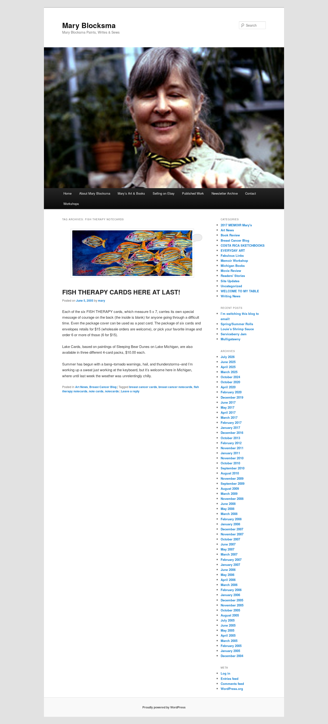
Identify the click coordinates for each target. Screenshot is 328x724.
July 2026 (228, 356)
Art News (81, 387)
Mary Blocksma (89, 25)
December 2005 (232, 600)
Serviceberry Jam (234, 334)
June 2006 (228, 569)
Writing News (230, 296)
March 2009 (229, 493)
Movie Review (231, 270)
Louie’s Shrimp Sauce (237, 329)
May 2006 (227, 574)
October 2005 (230, 610)
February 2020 (231, 392)
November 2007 (232, 534)
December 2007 (232, 529)
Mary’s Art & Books (131, 193)
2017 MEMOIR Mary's (236, 225)
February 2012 (231, 443)
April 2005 (228, 635)
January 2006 (230, 594)
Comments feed (232, 683)
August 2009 (230, 488)
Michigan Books (233, 265)
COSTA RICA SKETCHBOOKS (243, 245)
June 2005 (228, 625)
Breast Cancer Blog (102, 387)
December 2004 (232, 655)
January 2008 (230, 524)
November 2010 (232, 458)
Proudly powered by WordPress (164, 707)
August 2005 (230, 615)
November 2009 (232, 478)
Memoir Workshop (234, 260)
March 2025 (229, 372)
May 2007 (227, 549)
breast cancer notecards (175, 387)
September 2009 (232, 483)
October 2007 (230, 539)
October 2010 (230, 463)
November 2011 (232, 448)
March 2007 (229, 554)
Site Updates (230, 281)
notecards (112, 391)
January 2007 (230, 564)
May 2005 (227, 630)
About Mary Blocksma (94, 193)
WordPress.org (232, 688)
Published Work (193, 193)
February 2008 (231, 519)
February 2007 (231, 559)
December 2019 (232, 397)
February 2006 (231, 589)
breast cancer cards (143, 387)
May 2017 (227, 407)
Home (67, 193)
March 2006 (229, 584)
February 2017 (231, 422)
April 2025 (228, 367)
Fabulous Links (232, 255)
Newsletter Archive (225, 193)
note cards (96, 391)
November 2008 (232, 498)
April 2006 (228, 579)
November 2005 (232, 605)
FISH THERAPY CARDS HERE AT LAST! (121, 291)
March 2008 (229, 513)
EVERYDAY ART (233, 250)
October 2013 (230, 438)
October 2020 (230, 382)
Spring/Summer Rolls (237, 324)
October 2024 (230, 377)
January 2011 (230, 453)
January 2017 (230, 427)
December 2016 (232, 432)
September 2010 (232, 468)
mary (101, 300)
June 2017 (228, 402)
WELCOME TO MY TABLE (240, 291)
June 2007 (228, 544)
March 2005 (229, 640)
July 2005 (228, 620)
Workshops (71, 203)
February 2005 (231, 645)
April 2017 (228, 412)
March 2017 (229, 417)
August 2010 (230, 473)
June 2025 (228, 361)
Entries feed (229, 678)
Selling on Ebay (164, 193)
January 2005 (230, 650)
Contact (250, 193)
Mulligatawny (230, 339)
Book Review (230, 235)
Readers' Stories (233, 275)
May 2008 (227, 508)
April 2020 (228, 387)
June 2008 (228, 503)
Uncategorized (231, 286)
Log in (225, 673)
